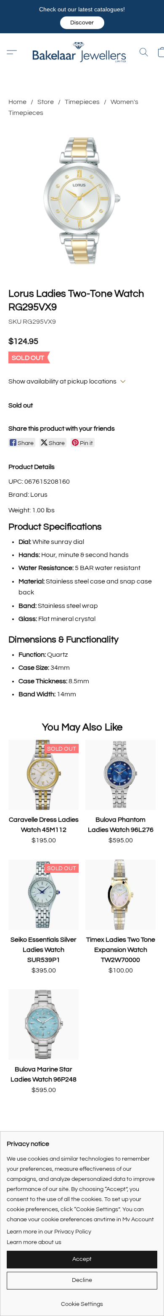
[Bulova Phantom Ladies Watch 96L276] (120, 775)
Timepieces (82, 102)
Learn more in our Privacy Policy (49, 1232)
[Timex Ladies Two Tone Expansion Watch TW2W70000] (120, 895)
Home (17, 102)
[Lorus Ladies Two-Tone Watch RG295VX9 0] (82, 200)
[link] (82, 1301)
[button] (82, 22)
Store (45, 102)
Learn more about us (34, 1242)
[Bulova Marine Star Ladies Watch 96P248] (43, 1024)
